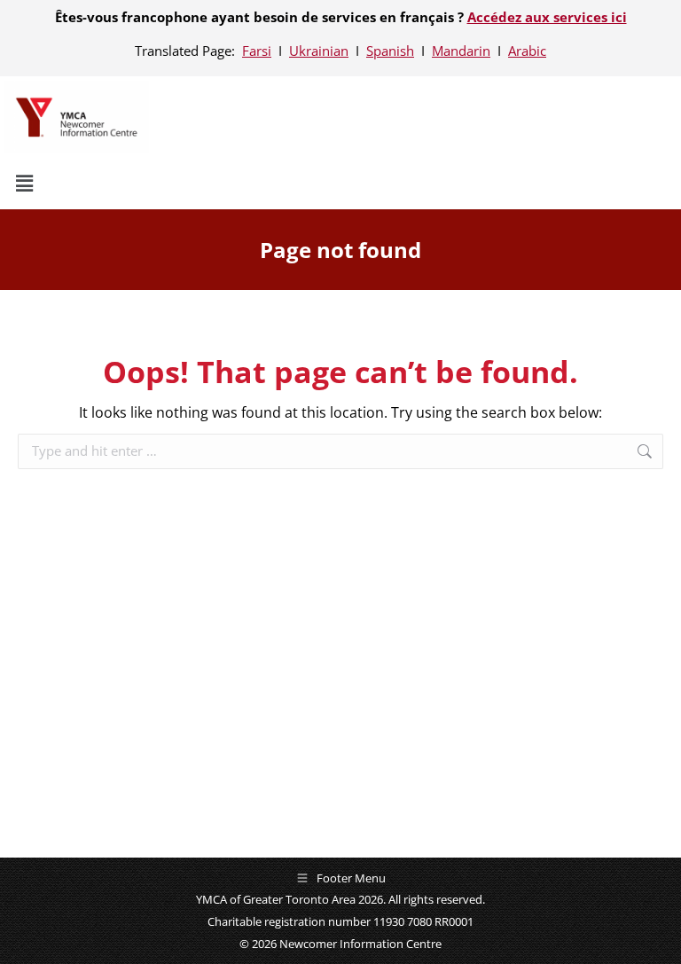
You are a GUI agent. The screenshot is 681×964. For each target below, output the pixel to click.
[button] (340, 183)
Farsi (256, 50)
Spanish (390, 50)
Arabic (527, 50)
